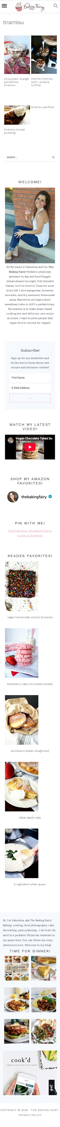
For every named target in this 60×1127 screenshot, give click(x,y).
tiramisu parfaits (42, 107)
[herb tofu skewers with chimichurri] (43, 1032)
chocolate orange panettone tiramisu (16, 82)
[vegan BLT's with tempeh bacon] (16, 1032)
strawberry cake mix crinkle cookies (30, 684)
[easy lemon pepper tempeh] (16, 1000)
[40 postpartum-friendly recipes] (16, 969)
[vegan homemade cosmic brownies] (30, 587)
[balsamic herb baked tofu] (43, 1000)
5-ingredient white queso (30, 884)
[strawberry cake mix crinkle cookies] (30, 654)
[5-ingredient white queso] (30, 854)
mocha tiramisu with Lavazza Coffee (42, 82)
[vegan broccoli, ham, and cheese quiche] (43, 969)
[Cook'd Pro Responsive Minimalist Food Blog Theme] (30, 1094)
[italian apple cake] (30, 787)
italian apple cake (30, 817)
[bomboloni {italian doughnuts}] (30, 720)
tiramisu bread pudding (14, 131)
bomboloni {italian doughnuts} (30, 750)
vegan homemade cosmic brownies (30, 617)
